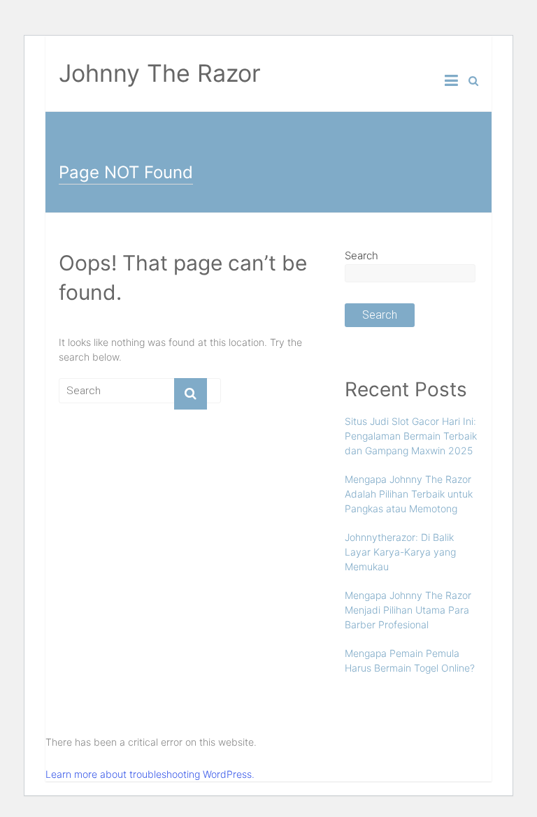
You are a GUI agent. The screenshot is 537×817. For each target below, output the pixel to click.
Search (361, 255)
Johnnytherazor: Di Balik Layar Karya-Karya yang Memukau (400, 551)
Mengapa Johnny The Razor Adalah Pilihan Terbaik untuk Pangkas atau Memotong (409, 493)
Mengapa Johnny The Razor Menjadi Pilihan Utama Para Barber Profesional (408, 609)
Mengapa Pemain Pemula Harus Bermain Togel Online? (410, 660)
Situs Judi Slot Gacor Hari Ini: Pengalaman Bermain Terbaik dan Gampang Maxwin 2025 (411, 435)
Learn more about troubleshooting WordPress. (150, 774)
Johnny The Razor (160, 73)
